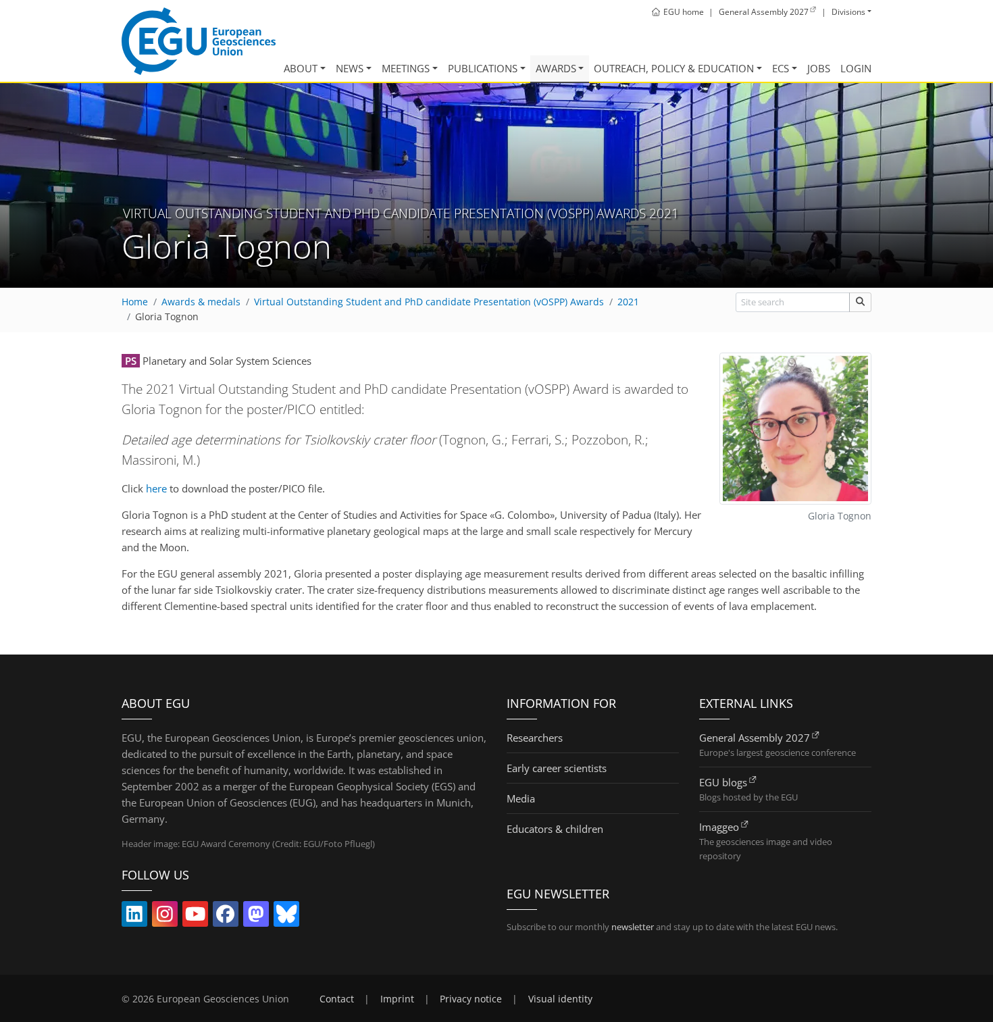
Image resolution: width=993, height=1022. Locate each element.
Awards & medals (200, 302)
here (156, 488)
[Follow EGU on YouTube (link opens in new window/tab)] (195, 916)
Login (855, 68)
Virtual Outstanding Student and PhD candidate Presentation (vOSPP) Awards (429, 302)
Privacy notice (471, 999)
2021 (628, 302)
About (300, 68)
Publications (482, 68)
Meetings (406, 68)
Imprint (397, 999)
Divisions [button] (848, 12)
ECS (780, 68)
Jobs (818, 68)
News (349, 68)
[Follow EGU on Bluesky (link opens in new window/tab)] (286, 916)
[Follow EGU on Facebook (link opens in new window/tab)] (225, 916)
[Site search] (860, 302)
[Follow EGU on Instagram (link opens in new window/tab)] (165, 916)
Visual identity (560, 999)
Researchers (535, 737)
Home (135, 302)
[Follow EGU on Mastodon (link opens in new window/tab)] (256, 916)
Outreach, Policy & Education (674, 68)
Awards (556, 68)
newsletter (632, 927)
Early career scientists (557, 768)
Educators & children (555, 829)
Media (521, 798)
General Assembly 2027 (754, 737)
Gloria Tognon (167, 317)
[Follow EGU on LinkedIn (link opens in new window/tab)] (134, 916)
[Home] (199, 41)
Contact (337, 999)
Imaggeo (719, 827)
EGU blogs (723, 782)
